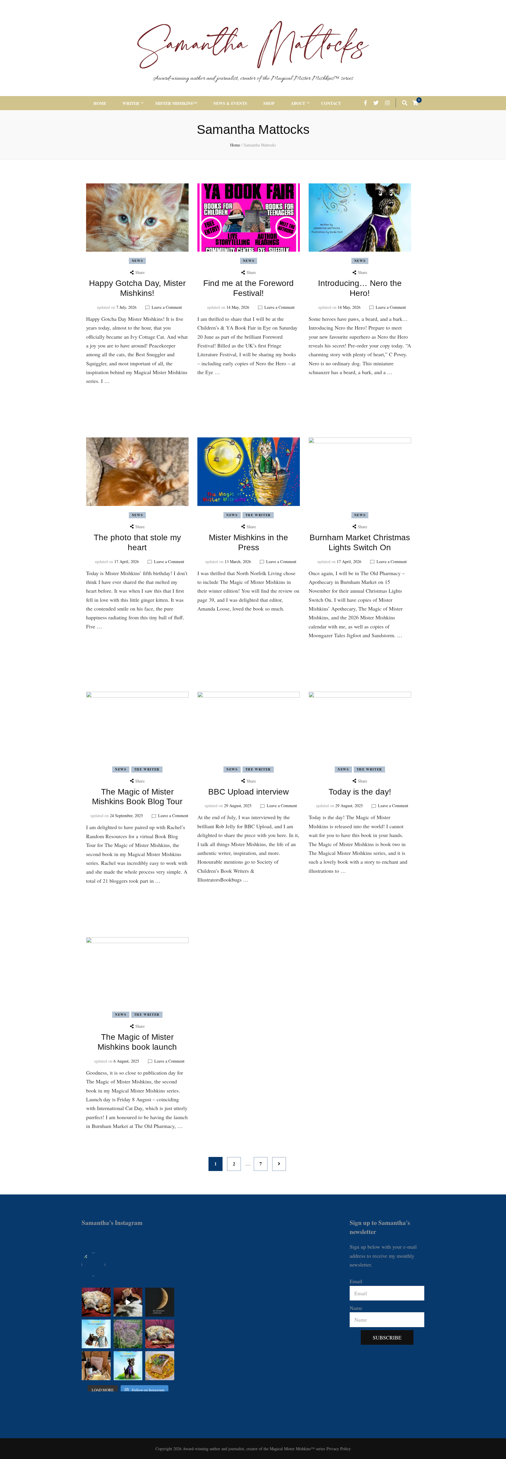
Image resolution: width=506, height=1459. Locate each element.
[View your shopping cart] (415, 102)
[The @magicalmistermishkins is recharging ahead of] (159, 1334)
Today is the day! (360, 791)
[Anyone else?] (159, 1302)
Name (356, 1307)
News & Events (230, 103)
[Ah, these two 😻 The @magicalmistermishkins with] (128, 1302)
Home (99, 103)
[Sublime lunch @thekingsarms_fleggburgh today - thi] (159, 1365)
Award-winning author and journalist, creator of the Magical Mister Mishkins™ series (253, 78)
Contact (331, 103)
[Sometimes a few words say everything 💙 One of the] (96, 1334)
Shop (269, 103)
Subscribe (387, 1337)
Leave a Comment (167, 307)
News (137, 260)
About (298, 103)
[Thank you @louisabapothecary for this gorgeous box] (96, 1365)
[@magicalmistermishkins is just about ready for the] (96, 1302)
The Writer (258, 515)
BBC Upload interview (248, 791)
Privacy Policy (338, 1448)
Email (356, 1281)
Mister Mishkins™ (176, 103)
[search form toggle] (404, 102)
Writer (130, 103)
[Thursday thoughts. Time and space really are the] (128, 1334)
